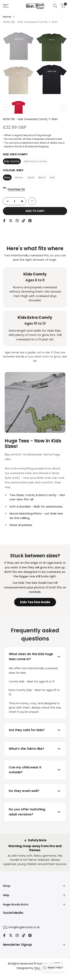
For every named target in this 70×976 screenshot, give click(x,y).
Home (7, 17)
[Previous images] (6, 107)
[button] (32, 201)
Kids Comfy (12, 161)
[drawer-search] (55, 6)
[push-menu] (6, 6)
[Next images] (63, 107)
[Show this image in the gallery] (18, 107)
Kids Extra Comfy (35, 161)
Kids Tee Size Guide (35, 602)
